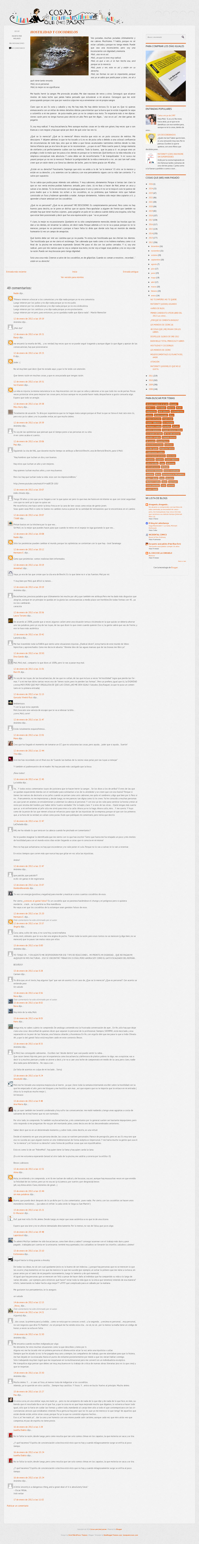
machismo (150, 474)
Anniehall (18, 568)
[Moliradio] (183, 14)
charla (164, 482)
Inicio (74, 271)
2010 (151, 380)
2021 (151, 202)
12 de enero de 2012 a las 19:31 (29, 381)
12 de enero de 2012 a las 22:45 (29, 779)
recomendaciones (177, 411)
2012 (151, 242)
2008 (151, 389)
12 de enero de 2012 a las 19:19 (29, 318)
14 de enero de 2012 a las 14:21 (29, 1312)
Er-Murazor (19, 1213)
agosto (154, 264)
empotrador (173, 482)
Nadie (16, 293)
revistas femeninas (152, 485)
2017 (151, 220)
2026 (151, 184)
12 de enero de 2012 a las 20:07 (29, 489)
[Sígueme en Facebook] (166, 14)
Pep (15, 444)
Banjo (16, 337)
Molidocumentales (161, 415)
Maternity (171, 407)
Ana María (18, 1104)
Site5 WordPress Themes (77, 1535)
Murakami (169, 478)
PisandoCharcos (163, 441)
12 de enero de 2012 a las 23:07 (29, 885)
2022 (151, 197)
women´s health (151, 489)
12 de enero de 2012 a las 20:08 (29, 533)
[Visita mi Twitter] (158, 14)
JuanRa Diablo (20, 1430)
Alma (16, 1172)
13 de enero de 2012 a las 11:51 (29, 1169)
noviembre (155, 251)
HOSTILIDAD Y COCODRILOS (54, 32)
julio (153, 269)
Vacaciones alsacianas (154, 470)
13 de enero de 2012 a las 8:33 (28, 1043)
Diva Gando (19, 656)
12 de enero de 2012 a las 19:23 (29, 353)
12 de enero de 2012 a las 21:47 (29, 719)
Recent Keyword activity (154, 445)
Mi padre (176, 426)
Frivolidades (161, 407)
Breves (158, 474)
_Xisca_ (17, 1305)
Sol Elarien (19, 385)
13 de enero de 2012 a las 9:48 (28, 1101)
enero (153, 295)
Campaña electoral (169, 437)
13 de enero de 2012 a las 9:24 (28, 1075)
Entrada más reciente (16, 271)
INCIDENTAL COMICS (158, 534)
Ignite (162, 478)
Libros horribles (152, 463)
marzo (154, 286)
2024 (151, 188)
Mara (16, 738)
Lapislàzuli (19, 1235)
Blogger (174, 567)
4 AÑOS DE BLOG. (157, 308)
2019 (151, 211)
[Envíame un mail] (174, 14)
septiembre (156, 259)
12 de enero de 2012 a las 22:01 (29, 735)
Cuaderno (159, 459)
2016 (151, 224)
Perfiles (179, 407)
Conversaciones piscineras (155, 456)
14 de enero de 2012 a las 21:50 (29, 1334)
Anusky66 (18, 1078)
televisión (171, 485)
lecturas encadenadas (171, 470)
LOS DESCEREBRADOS (167, 135)
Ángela (17, 926)
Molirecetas (171, 463)
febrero (154, 291)
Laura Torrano (20, 615)
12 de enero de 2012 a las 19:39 (29, 422)
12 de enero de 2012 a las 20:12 (29, 549)
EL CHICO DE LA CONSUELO (160, 553)
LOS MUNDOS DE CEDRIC (160, 350)
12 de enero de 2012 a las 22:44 (29, 750)
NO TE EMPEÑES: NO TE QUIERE (163, 299)
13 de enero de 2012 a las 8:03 (28, 1018)
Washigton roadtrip (153, 482)
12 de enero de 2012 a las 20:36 (29, 612)
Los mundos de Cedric (154, 433)
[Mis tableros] (191, 14)
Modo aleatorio (163, 411)
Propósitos (150, 459)
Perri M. (17, 672)
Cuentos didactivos (171, 459)
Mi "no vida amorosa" (172, 433)
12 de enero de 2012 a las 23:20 (29, 913)
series (163, 485)
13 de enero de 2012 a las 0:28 (28, 970)
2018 (151, 215)
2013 (151, 238)
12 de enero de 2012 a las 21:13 (29, 694)
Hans (16, 1021)
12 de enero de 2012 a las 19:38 (29, 403)
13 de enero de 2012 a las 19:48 (29, 1232)
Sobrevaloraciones (152, 467)
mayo (153, 277)
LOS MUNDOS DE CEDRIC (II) (161, 325)
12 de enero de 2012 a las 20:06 (29, 441)
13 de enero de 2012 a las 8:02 (28, 1002)
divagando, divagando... (159, 504)
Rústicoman (171, 456)
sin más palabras (21, 1194)
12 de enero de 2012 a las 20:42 (29, 634)
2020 (151, 206)
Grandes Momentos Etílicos (172, 430)
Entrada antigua (130, 271)
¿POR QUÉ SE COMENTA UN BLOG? (164, 320)
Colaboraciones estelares (155, 452)
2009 (151, 384)
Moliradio (165, 467)
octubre (154, 255)
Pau (15, 1395)
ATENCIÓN (154, 362)
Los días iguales (152, 448)
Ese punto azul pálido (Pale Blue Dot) (165, 544)
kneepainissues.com (130, 1535)
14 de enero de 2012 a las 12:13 (29, 1302)
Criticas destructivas (153, 419)
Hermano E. (19, 552)
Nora (16, 996)
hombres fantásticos (153, 430)
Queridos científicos (153, 437)
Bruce (172, 415)
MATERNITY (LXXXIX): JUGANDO (163, 304)
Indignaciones (18, 43)
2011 (151, 376)
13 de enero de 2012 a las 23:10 (29, 1250)
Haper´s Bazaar (152, 478)
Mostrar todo (182, 561)
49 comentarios (18, 48)
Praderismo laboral (167, 448)
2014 (151, 233)
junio (153, 273)
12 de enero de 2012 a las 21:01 (29, 668)
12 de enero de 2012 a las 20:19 (29, 565)
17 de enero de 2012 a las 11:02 (29, 1499)
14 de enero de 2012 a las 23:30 (29, 1372)
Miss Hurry (18, 407)
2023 (151, 193)
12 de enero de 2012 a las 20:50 (29, 653)
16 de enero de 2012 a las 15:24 (29, 1452)
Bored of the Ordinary (157, 537)
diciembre (155, 246)
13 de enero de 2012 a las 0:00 (28, 945)
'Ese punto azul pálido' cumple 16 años (164, 546)
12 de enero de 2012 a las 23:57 (29, 923)
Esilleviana (19, 1254)
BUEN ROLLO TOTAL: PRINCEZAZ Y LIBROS (167, 341)
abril (153, 282)
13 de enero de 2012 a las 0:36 (28, 993)
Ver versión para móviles (72, 277)
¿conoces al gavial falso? (35, 900)
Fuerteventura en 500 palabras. (173, 474)
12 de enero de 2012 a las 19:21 (29, 334)
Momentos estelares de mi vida (157, 404)
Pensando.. (174, 404)
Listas (162, 463)
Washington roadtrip (153, 426)
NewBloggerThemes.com (113, 1535)
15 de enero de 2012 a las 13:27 (29, 1391)
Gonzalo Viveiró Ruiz (23, 697)
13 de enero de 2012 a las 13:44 (29, 1191)
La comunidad (168, 422)
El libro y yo (150, 407)
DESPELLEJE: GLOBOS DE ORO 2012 (164, 336)
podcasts (149, 415)
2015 (151, 229)
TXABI (17, 518)
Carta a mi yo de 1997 (166, 115)
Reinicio (152, 555)
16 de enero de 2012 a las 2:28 (28, 1426)
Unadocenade (167, 419)
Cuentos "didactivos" (153, 422)
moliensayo (169, 445)
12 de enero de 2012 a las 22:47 (29, 821)
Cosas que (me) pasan (98, 1529)
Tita (15, 753)
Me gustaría (150, 441)
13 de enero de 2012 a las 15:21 (29, 1210)
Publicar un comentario (17, 1505)
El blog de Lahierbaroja (159, 523)
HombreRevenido (21, 888)
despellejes (166, 426)
